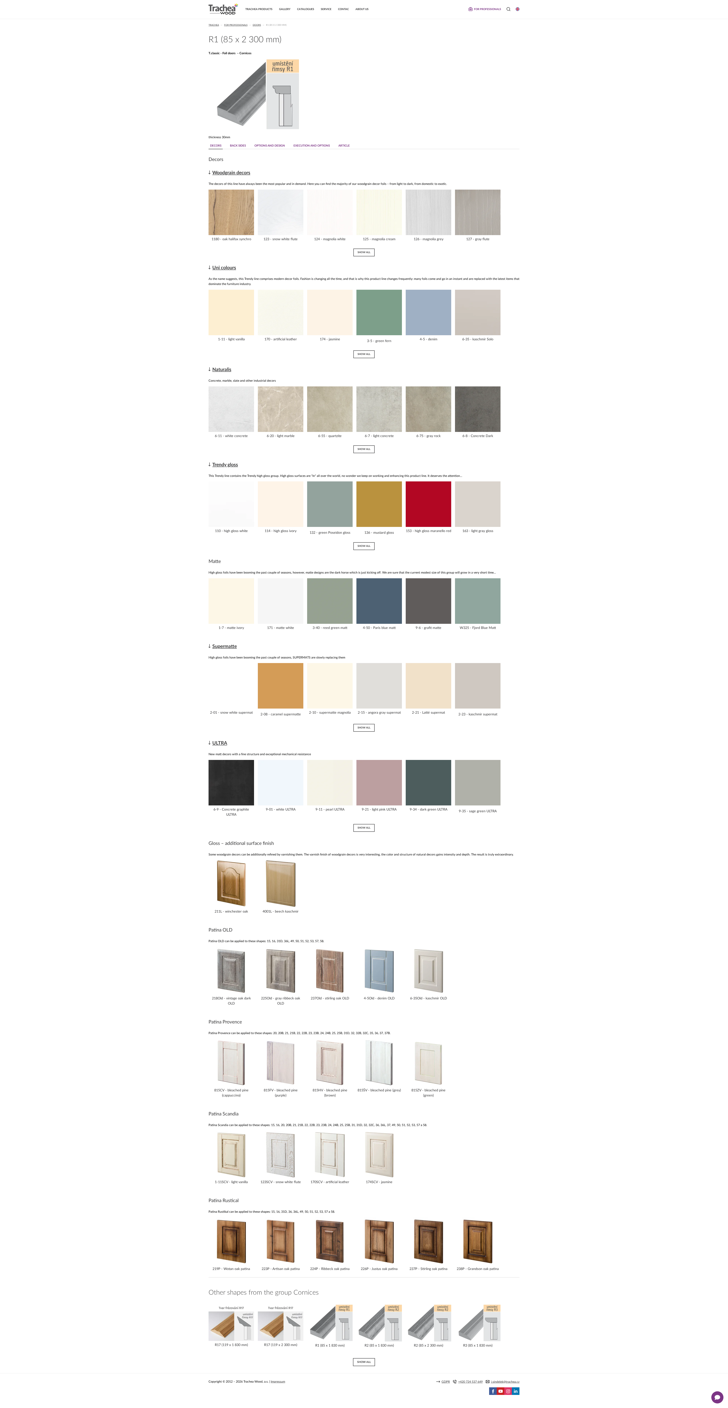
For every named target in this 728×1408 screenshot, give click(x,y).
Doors (257, 25)
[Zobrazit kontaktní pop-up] (717, 1397)
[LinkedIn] (515, 1391)
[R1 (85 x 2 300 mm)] (255, 129)
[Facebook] (493, 1391)
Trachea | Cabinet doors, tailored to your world (223, 9)
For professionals (236, 25)
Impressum (278, 1381)
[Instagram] (508, 1391)
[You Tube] (500, 1391)
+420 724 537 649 (470, 1381)
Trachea (214, 25)
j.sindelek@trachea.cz (505, 1381)
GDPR (446, 1381)
